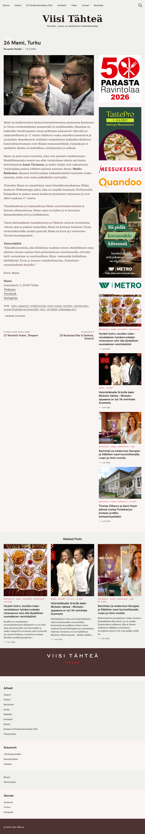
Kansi (113, 329)
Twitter (7, 807)
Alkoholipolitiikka (12, 754)
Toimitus (8, 764)
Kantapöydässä (11, 759)
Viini (132, 447)
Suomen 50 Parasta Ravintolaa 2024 (21, 309)
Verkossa (9, 289)
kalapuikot (23, 305)
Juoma (6, 709)
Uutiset (18, 5)
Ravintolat (98, 5)
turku (42, 309)
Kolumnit (122, 329)
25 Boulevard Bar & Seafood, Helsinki (77, 337)
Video (74, 5)
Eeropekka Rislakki (13, 49)
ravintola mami (81, 305)
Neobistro (67, 305)
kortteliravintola (38, 305)
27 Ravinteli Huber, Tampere (21, 335)
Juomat (85, 5)
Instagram (11, 298)
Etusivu (6, 5)
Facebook (10, 294)
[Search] (139, 5)
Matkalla (122, 502)
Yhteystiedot (10, 734)
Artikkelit (61, 5)
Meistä (7, 724)
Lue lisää (106, 349)
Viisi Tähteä (52, 309)
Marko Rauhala (54, 305)
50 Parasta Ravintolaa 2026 (39, 5)
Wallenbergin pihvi (67, 309)
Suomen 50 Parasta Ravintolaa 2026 (21, 729)
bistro (14, 305)
